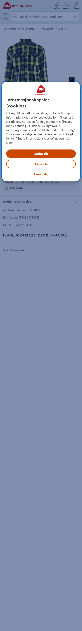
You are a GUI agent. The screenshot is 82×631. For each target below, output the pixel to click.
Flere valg (40, 174)
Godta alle (41, 153)
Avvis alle (41, 163)
